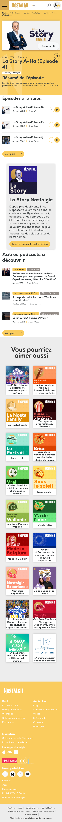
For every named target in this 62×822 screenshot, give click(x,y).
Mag (35, 705)
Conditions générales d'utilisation (40, 808)
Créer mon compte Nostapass (17, 738)
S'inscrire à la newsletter (45, 709)
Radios (5, 13)
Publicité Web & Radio (13, 793)
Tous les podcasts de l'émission (30, 244)
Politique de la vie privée (18, 811)
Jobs (4, 785)
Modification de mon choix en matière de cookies (31, 818)
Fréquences (8, 722)
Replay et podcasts (12, 709)
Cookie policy (31, 815)
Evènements (39, 718)
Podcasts (16, 13)
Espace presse (9, 789)
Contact (6, 780)
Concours (38, 722)
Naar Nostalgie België (13, 797)
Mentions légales (15, 808)
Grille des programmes (13, 718)
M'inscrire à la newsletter (15, 742)
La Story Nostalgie (32, 13)
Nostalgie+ (38, 726)
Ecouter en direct (11, 705)
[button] (13, 154)
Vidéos (36, 714)
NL (34, 5)
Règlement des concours (43, 811)
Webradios (7, 714)
